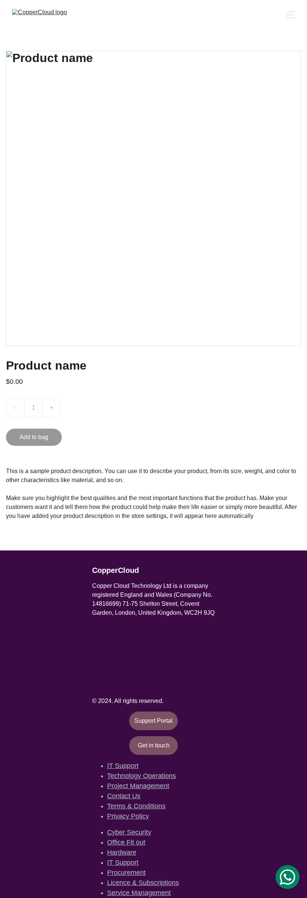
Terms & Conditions (136, 806)
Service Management (139, 893)
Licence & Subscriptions (143, 882)
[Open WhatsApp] (288, 877)
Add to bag (33, 437)
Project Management (138, 786)
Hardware (121, 852)
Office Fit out (126, 842)
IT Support (123, 765)
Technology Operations (141, 776)
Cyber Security (129, 832)
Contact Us (123, 796)
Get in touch (154, 745)
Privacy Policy (128, 816)
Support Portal (153, 721)
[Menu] (290, 15)
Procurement (126, 872)
